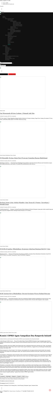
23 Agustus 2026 (6, 207)
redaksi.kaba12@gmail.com (8, 3)
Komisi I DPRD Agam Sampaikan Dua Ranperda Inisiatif (27, 338)
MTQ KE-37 (10, 37)
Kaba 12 (4, 17)
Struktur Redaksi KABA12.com (11, 56)
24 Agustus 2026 (6, 160)
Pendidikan (10, 38)
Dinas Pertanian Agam (17, 24)
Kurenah (7, 51)
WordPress (18, 391)
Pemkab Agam (13, 21)
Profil (6, 54)
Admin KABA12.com (4, 338)
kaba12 (1, 391)
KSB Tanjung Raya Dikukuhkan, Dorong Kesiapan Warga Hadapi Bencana (25, 293)
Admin (1, 116)
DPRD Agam (13, 26)
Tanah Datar (10, 33)
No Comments (13, 116)
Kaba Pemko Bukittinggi (15, 30)
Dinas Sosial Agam (17, 23)
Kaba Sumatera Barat (9, 18)
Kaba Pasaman (11, 32)
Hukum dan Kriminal (12, 36)
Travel (9, 44)
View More (12, 74)
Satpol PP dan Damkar (17, 25)
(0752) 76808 (5, 2)
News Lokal (13, 332)
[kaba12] (0, 68)
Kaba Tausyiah (8, 49)
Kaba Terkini (13, 155)
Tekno (9, 43)
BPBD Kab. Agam (17, 22)
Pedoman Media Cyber (10, 58)
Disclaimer (7, 59)
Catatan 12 (5, 45)
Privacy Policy (8, 57)
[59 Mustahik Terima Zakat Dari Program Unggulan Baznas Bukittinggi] (22, 153)
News (9, 290)
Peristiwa (10, 39)
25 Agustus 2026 (6, 116)
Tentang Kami (5, 53)
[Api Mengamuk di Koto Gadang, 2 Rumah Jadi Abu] (22, 108)
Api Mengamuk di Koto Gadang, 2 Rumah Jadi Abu (17, 113)
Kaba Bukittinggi (11, 29)
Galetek (6, 52)
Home (4, 16)
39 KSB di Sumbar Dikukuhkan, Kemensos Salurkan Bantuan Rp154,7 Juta (25, 249)
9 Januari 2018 (12, 338)
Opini (6, 46)
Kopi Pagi (7, 50)
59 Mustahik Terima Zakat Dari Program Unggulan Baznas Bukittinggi (23, 158)
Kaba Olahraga (11, 42)
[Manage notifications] (50, 390)
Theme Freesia (12, 391)
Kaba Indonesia (8, 35)
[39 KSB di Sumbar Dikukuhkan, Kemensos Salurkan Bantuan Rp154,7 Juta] (22, 244)
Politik (9, 40)
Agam (1, 199)
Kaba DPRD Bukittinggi (15, 31)
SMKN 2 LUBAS (14, 28)
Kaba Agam (10, 19)
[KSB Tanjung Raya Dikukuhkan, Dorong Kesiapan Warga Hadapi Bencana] (22, 288)
